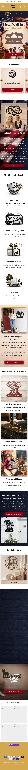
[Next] (25, 569)
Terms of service (14, 764)
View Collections (13, 691)
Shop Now (14, 54)
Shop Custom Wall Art (14, 362)
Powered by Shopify (14, 762)
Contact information (15, 767)
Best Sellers (14, 582)
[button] (3, 7)
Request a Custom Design (14, 514)
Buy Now (12, 89)
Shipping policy (22, 764)
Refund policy (22, 762)
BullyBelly (8, 762)
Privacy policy (7, 764)
